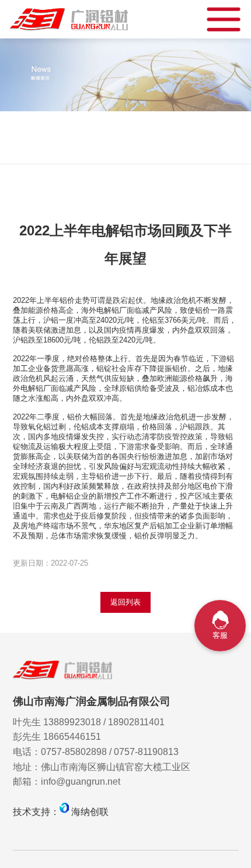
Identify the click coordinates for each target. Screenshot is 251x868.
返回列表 (125, 602)
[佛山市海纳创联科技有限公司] (64, 812)
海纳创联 (90, 812)
